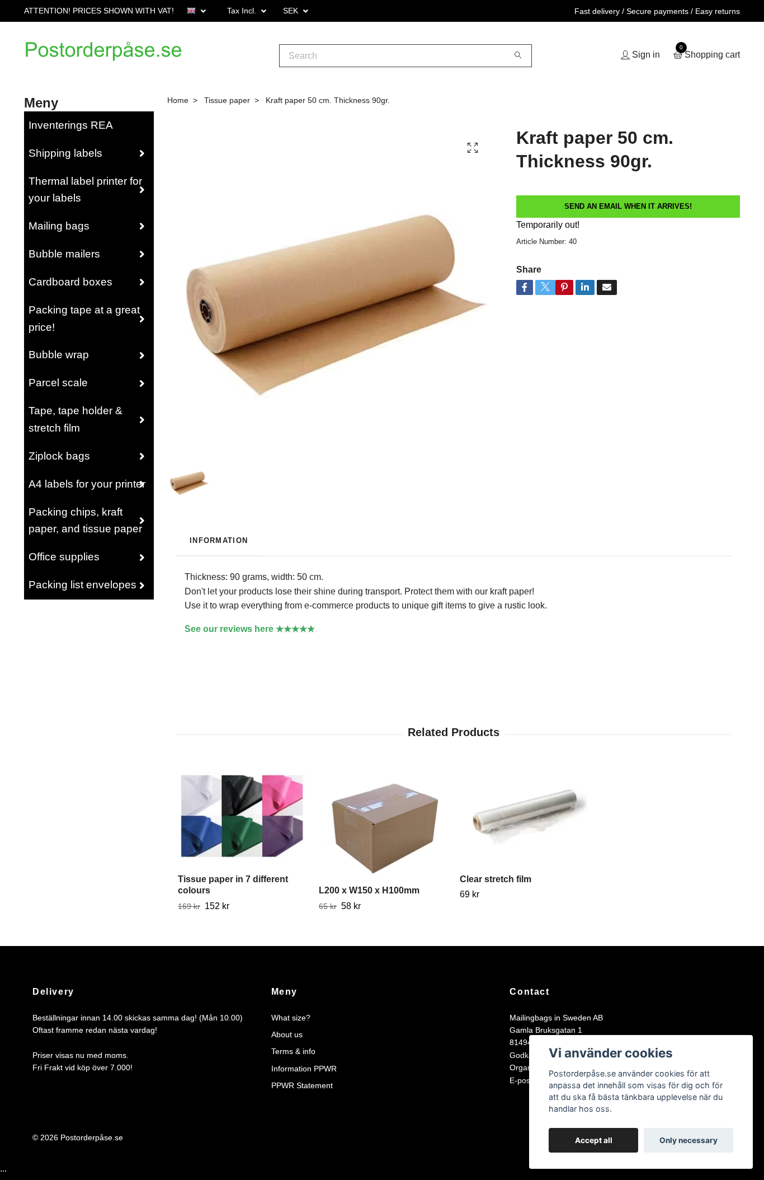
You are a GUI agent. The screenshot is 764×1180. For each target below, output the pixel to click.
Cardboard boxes (70, 286)
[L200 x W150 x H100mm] (383, 826)
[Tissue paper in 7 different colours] (242, 820)
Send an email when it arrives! (628, 210)
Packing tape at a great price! (84, 322)
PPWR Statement (302, 1089)
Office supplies (64, 561)
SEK (291, 10)
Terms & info (293, 1055)
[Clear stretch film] (524, 820)
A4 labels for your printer (87, 488)
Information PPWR (304, 1072)
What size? (290, 1021)
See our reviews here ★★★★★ (250, 633)
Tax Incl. (242, 10)
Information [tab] (219, 544)
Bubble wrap (59, 359)
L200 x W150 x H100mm (369, 894)
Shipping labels (65, 157)
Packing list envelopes (82, 589)
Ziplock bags (59, 460)
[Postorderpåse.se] (116, 57)
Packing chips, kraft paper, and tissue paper (85, 524)
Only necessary (688, 1140)
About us (287, 1038)
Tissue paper (227, 104)
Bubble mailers (64, 258)
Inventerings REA (71, 129)
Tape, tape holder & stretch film (75, 423)
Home (177, 104)
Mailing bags (59, 230)
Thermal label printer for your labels (85, 193)
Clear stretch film (495, 883)
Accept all (593, 1140)
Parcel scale (58, 387)
